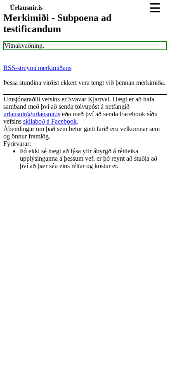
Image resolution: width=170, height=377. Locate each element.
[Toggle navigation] (155, 7)
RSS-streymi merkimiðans (37, 67)
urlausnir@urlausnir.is (31, 113)
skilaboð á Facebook (50, 121)
